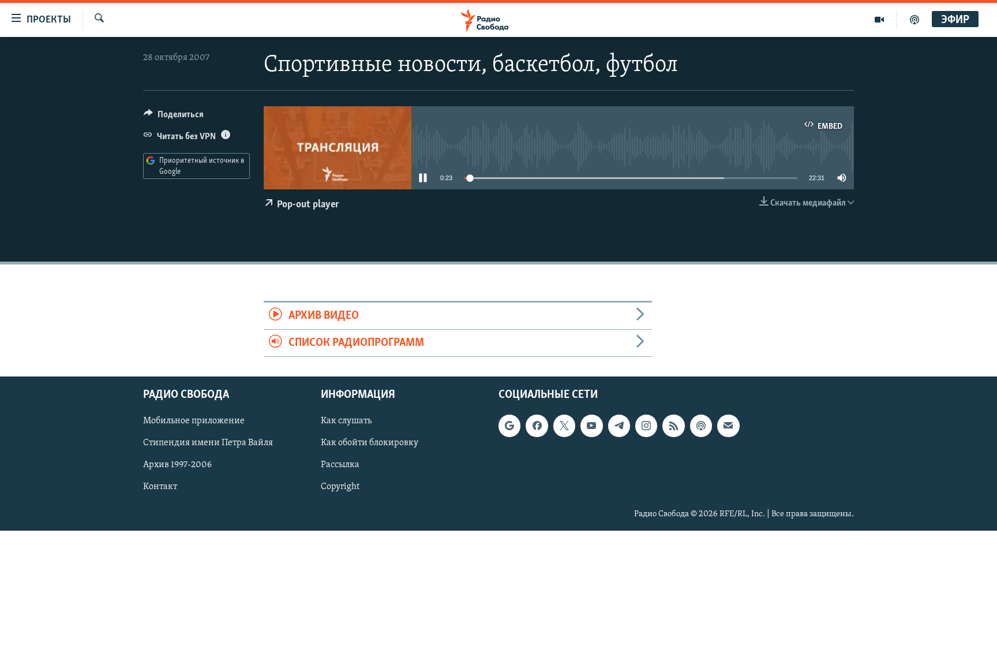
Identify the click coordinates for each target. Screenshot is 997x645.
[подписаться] (728, 426)
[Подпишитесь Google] (509, 426)
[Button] (174, 117)
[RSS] (673, 426)
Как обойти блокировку (369, 443)
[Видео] (879, 19)
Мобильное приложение (194, 421)
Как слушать (346, 421)
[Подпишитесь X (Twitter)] (564, 426)
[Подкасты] (701, 426)
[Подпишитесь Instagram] (646, 426)
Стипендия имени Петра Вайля (208, 443)
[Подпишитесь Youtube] (591, 426)
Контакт (160, 487)
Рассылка (340, 465)
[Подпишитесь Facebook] (537, 426)
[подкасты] (914, 19)
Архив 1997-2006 (177, 465)
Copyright (340, 487)
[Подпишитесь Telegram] (619, 426)
